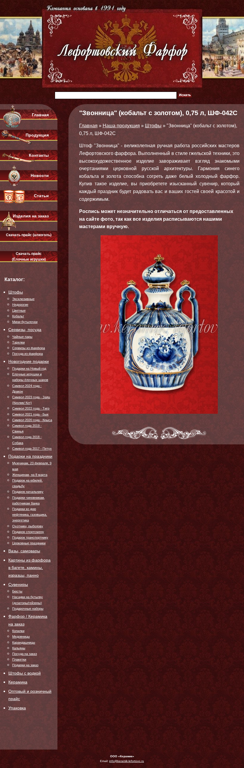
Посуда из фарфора (27, 353)
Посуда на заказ (24, 654)
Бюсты (17, 591)
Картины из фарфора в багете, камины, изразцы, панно (29, 568)
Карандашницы (23, 642)
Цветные (19, 310)
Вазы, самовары (24, 550)
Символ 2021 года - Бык (30, 414)
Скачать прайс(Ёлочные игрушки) (29, 256)
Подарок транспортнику (30, 537)
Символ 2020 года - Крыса (32, 420)
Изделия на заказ (31, 216)
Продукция (37, 135)
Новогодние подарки (28, 361)
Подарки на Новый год (29, 368)
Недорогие (20, 304)
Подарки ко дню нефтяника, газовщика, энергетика (29, 514)
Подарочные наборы (27, 608)
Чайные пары (22, 336)
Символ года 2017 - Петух (32, 448)
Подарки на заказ (25, 665)
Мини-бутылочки (24, 322)
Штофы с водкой (24, 673)
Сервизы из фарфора (28, 348)
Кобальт (18, 316)
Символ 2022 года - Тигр (30, 408)
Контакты (39, 155)
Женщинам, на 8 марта (29, 475)
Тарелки (18, 342)
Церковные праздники (29, 543)
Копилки (18, 631)
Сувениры (18, 584)
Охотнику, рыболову (27, 526)
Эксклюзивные (23, 299)
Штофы (15, 292)
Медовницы (21, 636)
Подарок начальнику (27, 491)
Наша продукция (121, 125)
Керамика (17, 682)
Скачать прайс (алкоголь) (28, 235)
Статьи (41, 195)
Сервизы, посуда (24, 329)
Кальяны (18, 648)
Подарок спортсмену (28, 532)
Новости (40, 175)
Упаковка (17, 708)
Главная (40, 114)
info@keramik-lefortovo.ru (126, 761)
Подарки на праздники (30, 456)
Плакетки (19, 659)
